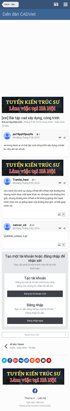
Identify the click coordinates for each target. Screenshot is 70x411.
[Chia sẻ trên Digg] (21, 360)
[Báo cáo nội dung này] (60, 137)
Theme (28, 398)
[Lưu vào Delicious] (26, 360)
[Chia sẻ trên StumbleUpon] (37, 360)
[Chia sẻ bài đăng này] (64, 137)
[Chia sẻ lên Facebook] (9, 360)
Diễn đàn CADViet (19, 14)
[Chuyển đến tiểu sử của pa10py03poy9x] (7, 135)
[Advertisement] (35, 57)
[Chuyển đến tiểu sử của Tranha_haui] (7, 181)
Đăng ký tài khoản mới (35, 294)
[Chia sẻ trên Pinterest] (48, 360)
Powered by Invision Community (35, 405)
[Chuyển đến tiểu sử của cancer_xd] (7, 226)
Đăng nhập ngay (35, 320)
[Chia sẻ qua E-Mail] (43, 360)
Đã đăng (26, 137)
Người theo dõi (32, 335)
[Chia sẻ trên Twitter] (4, 360)
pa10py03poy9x (14, 122)
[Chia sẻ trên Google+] (15, 360)
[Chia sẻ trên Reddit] (32, 360)
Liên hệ (42, 398)
